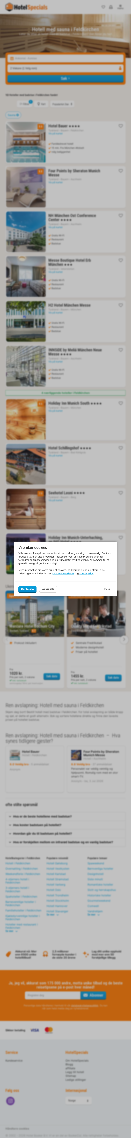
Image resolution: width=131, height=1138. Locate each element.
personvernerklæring (63, 573)
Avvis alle (48, 589)
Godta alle (27, 589)
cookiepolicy (86, 573)
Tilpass (106, 589)
